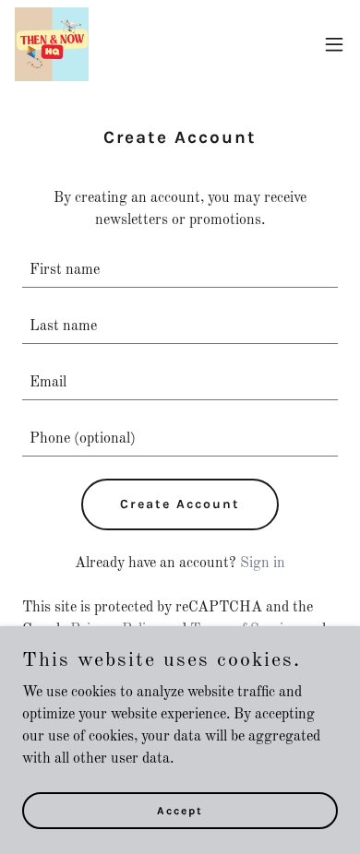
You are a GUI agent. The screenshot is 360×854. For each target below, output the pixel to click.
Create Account (180, 504)
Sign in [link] (262, 563)
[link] (52, 44)
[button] (334, 44)
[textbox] (180, 271)
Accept (180, 809)
